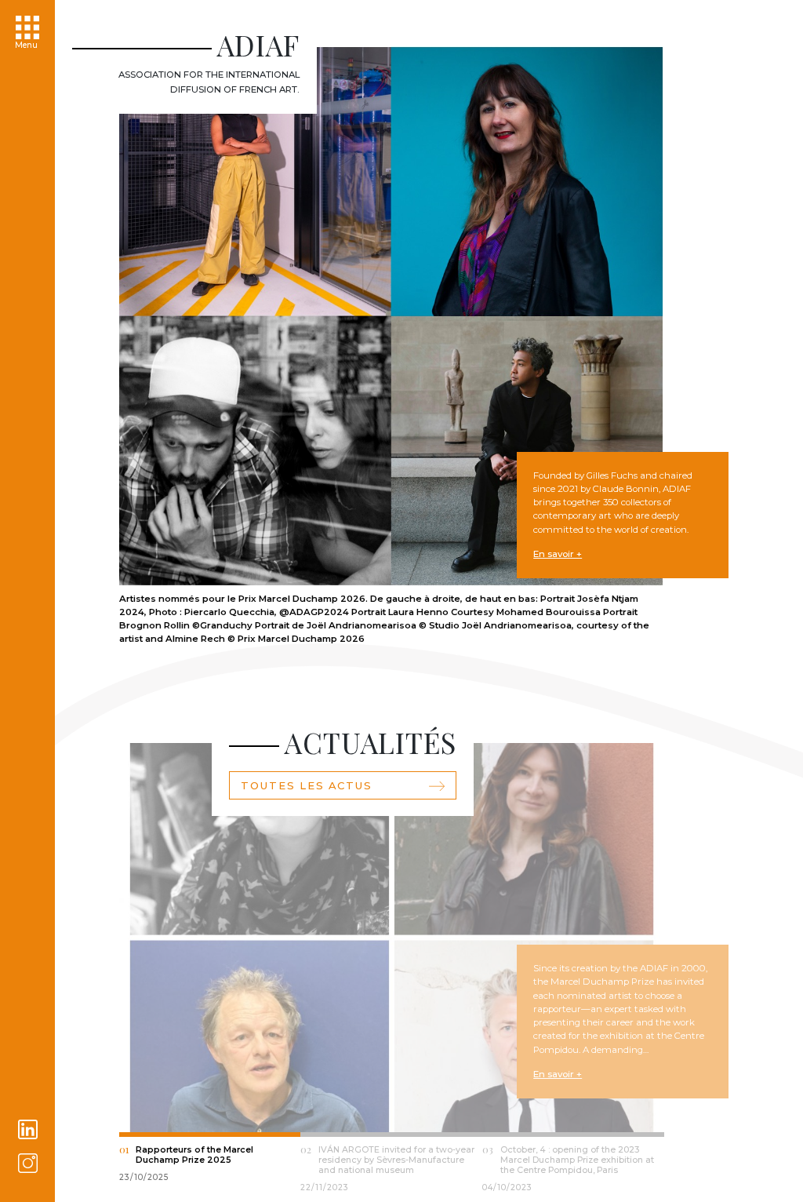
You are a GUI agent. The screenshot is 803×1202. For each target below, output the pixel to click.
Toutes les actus (306, 785)
